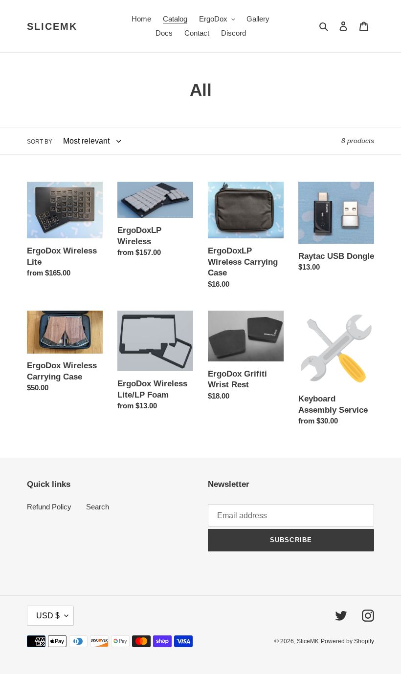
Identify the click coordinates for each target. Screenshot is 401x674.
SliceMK (52, 26)
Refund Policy (49, 507)
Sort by (39, 141)
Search (97, 507)
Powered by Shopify (347, 641)
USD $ (48, 615)
